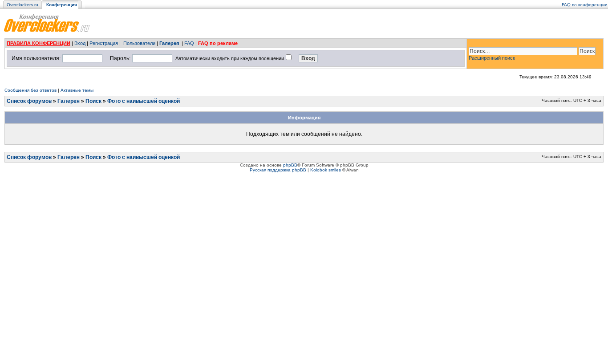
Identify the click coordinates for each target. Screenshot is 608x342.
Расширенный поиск (492, 58)
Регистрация (103, 43)
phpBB (290, 165)
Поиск (93, 101)
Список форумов (29, 101)
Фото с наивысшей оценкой (143, 101)
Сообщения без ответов (30, 90)
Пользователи (139, 43)
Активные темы (77, 90)
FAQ (189, 43)
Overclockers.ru (22, 4)
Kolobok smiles (325, 169)
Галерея (169, 43)
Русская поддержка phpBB (278, 169)
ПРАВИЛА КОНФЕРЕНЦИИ (38, 43)
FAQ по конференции (585, 4)
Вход (79, 43)
